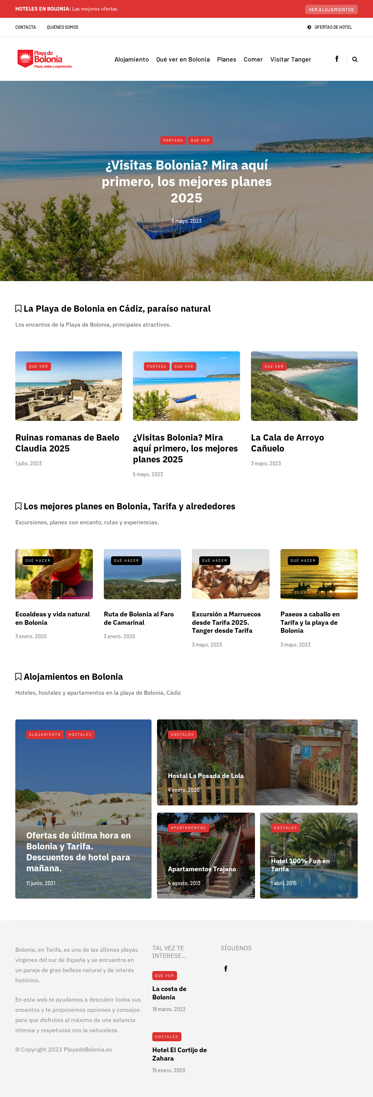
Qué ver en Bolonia (183, 59)
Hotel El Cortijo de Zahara (179, 1054)
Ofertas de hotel (333, 26)
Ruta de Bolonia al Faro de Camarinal (139, 618)
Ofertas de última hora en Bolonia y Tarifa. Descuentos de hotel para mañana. (78, 851)
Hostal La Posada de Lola (206, 776)
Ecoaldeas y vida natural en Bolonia (52, 618)
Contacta (25, 26)
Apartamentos (188, 827)
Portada (173, 140)
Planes (226, 59)
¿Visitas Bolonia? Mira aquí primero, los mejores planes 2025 (187, 181)
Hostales (80, 734)
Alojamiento (131, 59)
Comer (253, 59)
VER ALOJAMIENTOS (331, 9)
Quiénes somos (62, 26)
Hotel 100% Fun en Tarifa (300, 865)
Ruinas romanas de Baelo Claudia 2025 (67, 442)
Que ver (200, 140)
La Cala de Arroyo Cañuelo (287, 442)
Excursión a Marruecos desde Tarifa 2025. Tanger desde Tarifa (226, 622)
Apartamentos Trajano (202, 869)
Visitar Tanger (290, 59)
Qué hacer (38, 560)
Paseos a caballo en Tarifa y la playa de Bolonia (310, 622)
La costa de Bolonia (169, 992)
